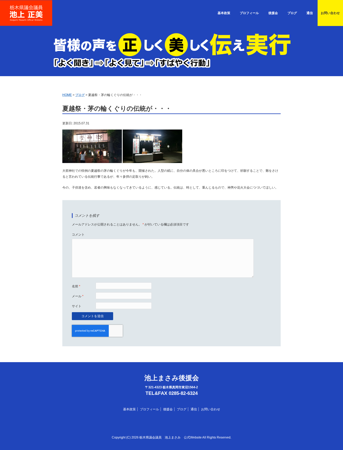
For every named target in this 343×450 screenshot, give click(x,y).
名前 (76, 286)
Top (333, 440)
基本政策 (224, 13)
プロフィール (249, 13)
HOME (67, 95)
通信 (194, 409)
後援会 (273, 13)
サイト (76, 306)
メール (77, 296)
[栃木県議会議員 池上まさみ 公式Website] (26, 8)
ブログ (292, 13)
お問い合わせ (330, 13)
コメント (78, 234)
